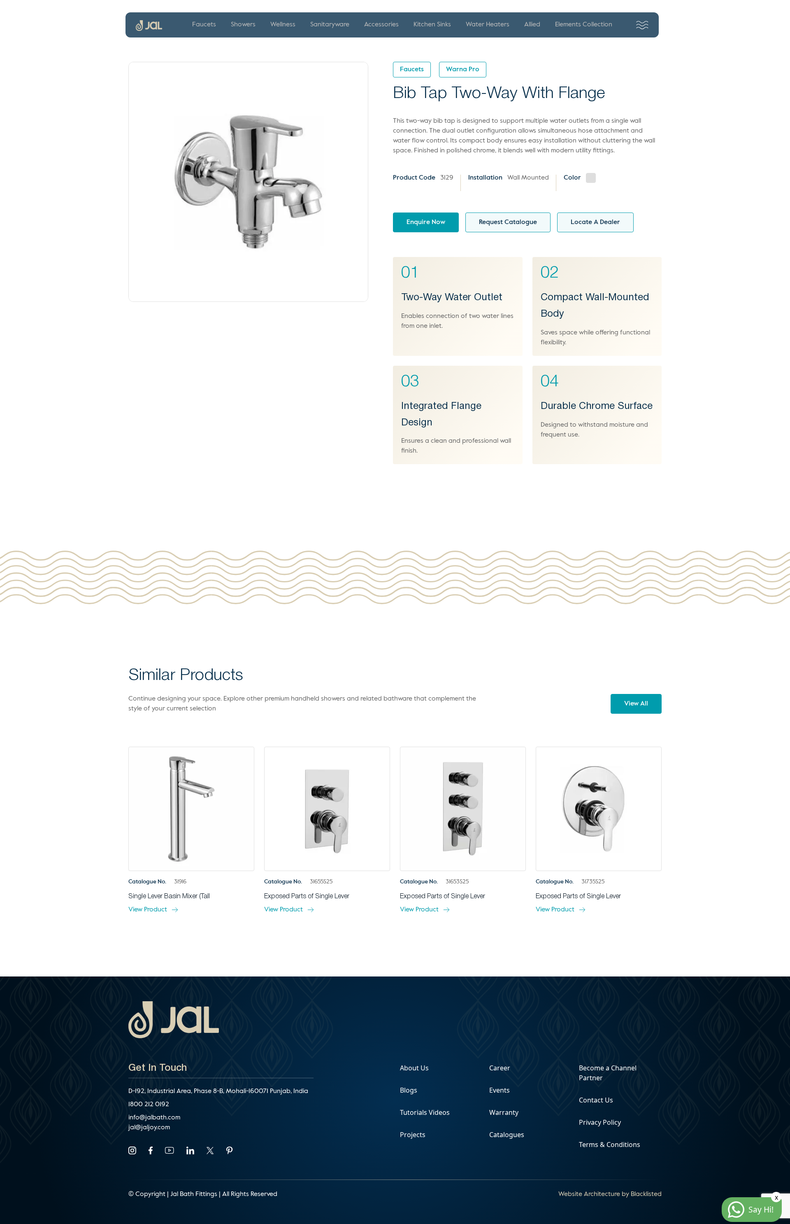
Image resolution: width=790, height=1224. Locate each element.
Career (499, 1067)
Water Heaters (487, 24)
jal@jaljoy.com (149, 1127)
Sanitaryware (329, 24)
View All (636, 704)
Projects (412, 1134)
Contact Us (596, 1100)
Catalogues (506, 1134)
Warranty (503, 1112)
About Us (414, 1067)
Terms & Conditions (609, 1144)
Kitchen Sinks (432, 24)
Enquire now (426, 222)
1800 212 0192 (148, 1104)
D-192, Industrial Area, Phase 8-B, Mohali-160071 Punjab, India (218, 1091)
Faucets (204, 24)
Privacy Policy (600, 1122)
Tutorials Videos (425, 1112)
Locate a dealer (595, 222)
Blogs (408, 1090)
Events (499, 1090)
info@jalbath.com (154, 1117)
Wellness (282, 24)
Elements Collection (583, 24)
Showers (243, 24)
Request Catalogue (508, 222)
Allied (532, 24)
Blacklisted (646, 1194)
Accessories (381, 24)
